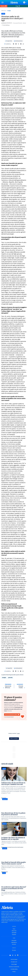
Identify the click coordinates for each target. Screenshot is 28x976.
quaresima (5, 799)
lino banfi (5, 848)
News (14, 928)
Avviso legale (14, 964)
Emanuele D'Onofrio (17, 23)
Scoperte (14, 934)
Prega (17, 6)
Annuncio (14, 944)
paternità (10, 677)
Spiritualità (14, 932)
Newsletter (14, 940)
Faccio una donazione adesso (11, 714)
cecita (4, 873)
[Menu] (5, 2)
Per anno (14, 950)
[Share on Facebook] (13, 43)
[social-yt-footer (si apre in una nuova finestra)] (10, 955)
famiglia (9, 10)
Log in (18, 733)
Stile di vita (3, 10)
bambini (4, 823)
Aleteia (24, 23)
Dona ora (3, 6)
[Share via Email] (20, 43)
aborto (4, 768)
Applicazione (14, 942)
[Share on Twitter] (18, 43)
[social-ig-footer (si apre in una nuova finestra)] (17, 955)
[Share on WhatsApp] (23, 43)
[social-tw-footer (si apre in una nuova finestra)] (15, 955)
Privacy (14, 971)
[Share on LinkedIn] (16, 43)
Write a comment (14, 738)
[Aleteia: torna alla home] (14, 2)
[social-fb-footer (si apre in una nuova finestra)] (12, 955)
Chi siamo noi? (14, 961)
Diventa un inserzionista (14, 966)
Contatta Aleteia (14, 969)
